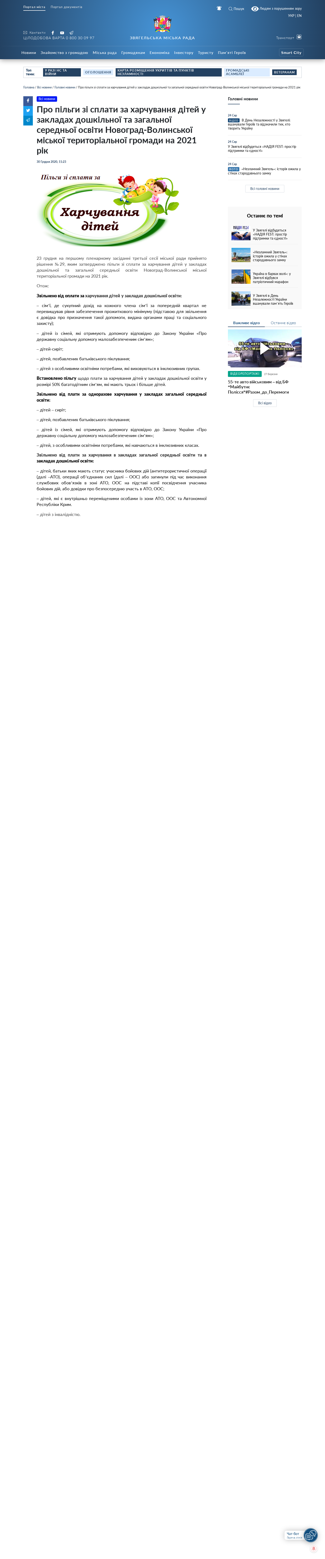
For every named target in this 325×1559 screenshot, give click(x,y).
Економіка (160, 52)
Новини (28, 52)
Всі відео (265, 403)
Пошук (239, 9)
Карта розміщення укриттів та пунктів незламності (156, 72)
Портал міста (34, 7)
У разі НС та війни (56, 72)
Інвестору (183, 52)
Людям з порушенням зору (280, 8)
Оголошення (98, 72)
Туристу (205, 52)
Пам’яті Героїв (232, 52)
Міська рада (105, 52)
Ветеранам (284, 72)
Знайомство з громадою (64, 52)
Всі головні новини (264, 189)
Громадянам (133, 52)
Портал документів (66, 7)
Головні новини (64, 87)
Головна (28, 87)
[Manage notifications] (314, 1548)
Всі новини (44, 87)
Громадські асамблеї (237, 72)
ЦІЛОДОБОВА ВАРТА (58, 37)
